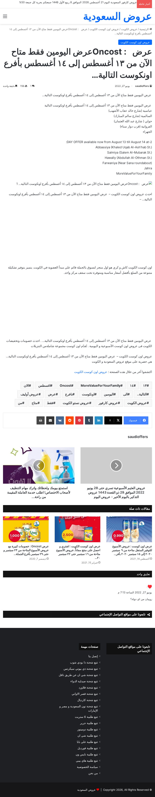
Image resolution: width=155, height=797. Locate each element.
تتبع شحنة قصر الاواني (85, 693)
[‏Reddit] (70, 420)
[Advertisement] (77, 235)
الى (125, 394)
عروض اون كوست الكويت (104, 29)
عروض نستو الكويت (76, 403)
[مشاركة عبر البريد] (50, 420)
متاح (35, 403)
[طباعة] (41, 420)
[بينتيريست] (79, 420)
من (20, 403)
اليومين (109, 394)
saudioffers (142, 85)
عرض (52, 394)
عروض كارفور (108, 403)
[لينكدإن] (99, 420)
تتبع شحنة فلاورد (88, 687)
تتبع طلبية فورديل (88, 748)
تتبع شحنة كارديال (87, 700)
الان (26, 385)
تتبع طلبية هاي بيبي (87, 760)
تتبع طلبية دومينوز (87, 729)
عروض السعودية (86, 789)
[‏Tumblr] (89, 420)
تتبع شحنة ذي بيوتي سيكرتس (81, 668)
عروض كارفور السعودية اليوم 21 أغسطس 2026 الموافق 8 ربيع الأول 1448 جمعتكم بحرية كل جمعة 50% (78, 2)
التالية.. (142, 394)
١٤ (132, 385)
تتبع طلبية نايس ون (87, 754)
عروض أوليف (30, 394)
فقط (50, 403)
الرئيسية (144, 29)
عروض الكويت (129, 29)
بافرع (68, 394)
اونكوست (88, 394)
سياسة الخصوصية (87, 767)
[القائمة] (5, 17)
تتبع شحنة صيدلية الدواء (84, 681)
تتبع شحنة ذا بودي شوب (84, 662)
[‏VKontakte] (60, 420)
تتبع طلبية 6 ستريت (86, 716)
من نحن (93, 773)
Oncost (65, 385)
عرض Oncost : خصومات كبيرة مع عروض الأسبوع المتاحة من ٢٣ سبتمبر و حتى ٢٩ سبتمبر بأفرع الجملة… (26, 550)
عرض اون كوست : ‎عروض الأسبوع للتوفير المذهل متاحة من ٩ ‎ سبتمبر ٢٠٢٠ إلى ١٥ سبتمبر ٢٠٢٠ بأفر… (132, 550)
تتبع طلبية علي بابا (87, 741)
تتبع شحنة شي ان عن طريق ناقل (78, 675)
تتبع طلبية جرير (89, 723)
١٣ (145, 385)
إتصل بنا (93, 656)
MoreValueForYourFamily (100, 385)
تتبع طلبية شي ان (88, 735)
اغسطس (44, 385)
